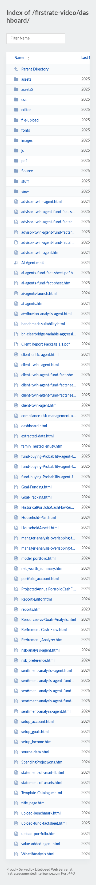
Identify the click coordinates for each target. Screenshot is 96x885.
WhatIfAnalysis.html (37, 854)
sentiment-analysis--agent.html (46, 671)
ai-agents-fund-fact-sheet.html (46, 283)
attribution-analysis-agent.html (46, 314)
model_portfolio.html (38, 559)
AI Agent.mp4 (32, 263)
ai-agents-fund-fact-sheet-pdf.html (48, 273)
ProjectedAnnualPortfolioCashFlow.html (48, 589)
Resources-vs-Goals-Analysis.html (48, 620)
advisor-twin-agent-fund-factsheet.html (48, 232)
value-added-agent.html (40, 844)
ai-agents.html (32, 304)
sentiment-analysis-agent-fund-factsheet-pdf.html (48, 691)
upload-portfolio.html (38, 834)
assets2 (27, 90)
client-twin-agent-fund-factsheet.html (48, 395)
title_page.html (33, 803)
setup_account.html (37, 722)
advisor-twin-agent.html (40, 253)
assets (26, 79)
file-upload (30, 120)
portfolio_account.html (40, 579)
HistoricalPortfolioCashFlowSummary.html (48, 508)
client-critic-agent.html (39, 355)
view (25, 192)
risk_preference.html (37, 661)
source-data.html (35, 752)
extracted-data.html (37, 436)
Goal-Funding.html (36, 487)
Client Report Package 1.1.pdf (45, 344)
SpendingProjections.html (42, 762)
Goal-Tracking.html (36, 497)
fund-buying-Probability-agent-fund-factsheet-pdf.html (48, 467)
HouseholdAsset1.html (39, 528)
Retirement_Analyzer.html (42, 640)
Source (27, 171)
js (22, 151)
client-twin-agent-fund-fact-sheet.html (48, 375)
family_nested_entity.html (42, 446)
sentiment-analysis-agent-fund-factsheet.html (48, 701)
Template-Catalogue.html (41, 793)
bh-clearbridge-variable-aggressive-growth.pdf (48, 334)
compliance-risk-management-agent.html (48, 416)
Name (19, 58)
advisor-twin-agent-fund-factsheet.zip (48, 243)
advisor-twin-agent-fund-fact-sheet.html (48, 212)
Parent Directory (35, 69)
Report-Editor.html (36, 599)
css (23, 100)
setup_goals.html (35, 732)
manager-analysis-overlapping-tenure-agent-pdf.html (48, 538)
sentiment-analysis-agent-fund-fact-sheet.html (48, 681)
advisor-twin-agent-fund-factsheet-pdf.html (48, 222)
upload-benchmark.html (41, 813)
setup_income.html (36, 742)
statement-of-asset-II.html (42, 773)
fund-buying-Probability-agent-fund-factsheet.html (48, 477)
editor (26, 110)
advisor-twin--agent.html (41, 202)
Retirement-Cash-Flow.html (44, 630)
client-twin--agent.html (40, 365)
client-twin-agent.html (39, 406)
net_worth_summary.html (42, 569)
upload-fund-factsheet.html (43, 823)
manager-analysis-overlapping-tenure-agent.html (48, 548)
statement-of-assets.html (41, 783)
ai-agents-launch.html (39, 293)
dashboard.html (34, 426)
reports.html (31, 610)
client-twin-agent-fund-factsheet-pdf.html (48, 385)
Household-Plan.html (38, 518)
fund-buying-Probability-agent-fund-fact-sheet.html (48, 457)
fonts (25, 130)
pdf (24, 161)
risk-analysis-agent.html (40, 650)
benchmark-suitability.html (43, 324)
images (27, 141)
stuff (25, 181)
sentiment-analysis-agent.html (45, 711)
